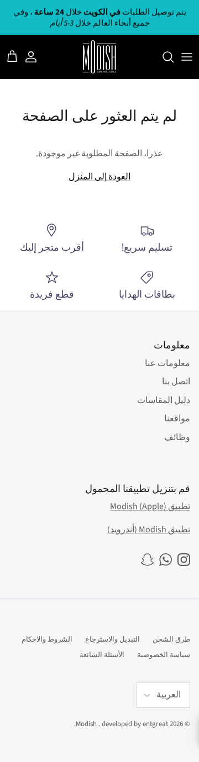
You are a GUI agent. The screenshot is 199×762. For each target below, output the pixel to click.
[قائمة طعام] (187, 57)
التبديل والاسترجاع (112, 639)
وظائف (177, 437)
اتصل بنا (176, 381)
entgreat (155, 724)
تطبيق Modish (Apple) (150, 506)
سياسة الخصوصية (163, 655)
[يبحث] (162, 57)
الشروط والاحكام (47, 639)
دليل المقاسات (163, 400)
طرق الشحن (171, 639)
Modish (86, 724)
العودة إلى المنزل (99, 177)
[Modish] (99, 56)
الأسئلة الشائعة (102, 655)
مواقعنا (177, 418)
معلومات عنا (167, 363)
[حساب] (36, 57)
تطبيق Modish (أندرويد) (148, 529)
